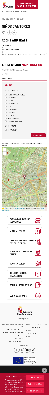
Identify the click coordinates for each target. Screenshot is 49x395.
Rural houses (13, 98)
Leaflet (6, 208)
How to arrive (7, 78)
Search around (38, 135)
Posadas (11, 101)
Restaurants (12, 130)
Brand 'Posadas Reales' (16, 95)
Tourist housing (13, 118)
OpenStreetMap (19, 208)
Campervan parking (15, 121)
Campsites (11, 112)
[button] (4, 150)
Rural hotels (13, 103)
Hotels (10, 106)
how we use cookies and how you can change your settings (14, 389)
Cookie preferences (34, 390)
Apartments (12, 109)
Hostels (11, 115)
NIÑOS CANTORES (21, 12)
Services (9, 12)
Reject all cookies (35, 384)
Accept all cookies (35, 377)
